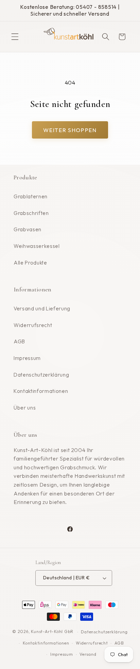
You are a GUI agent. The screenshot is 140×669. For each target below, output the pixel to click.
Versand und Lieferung (42, 308)
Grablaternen (31, 196)
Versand (88, 654)
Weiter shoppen (70, 129)
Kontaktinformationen (41, 391)
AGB (19, 341)
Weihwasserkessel (37, 246)
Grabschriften (31, 213)
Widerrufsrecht (33, 325)
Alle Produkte (30, 262)
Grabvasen (27, 229)
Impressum (27, 358)
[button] (15, 37)
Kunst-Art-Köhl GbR (52, 631)
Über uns (25, 407)
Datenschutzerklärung (41, 375)
